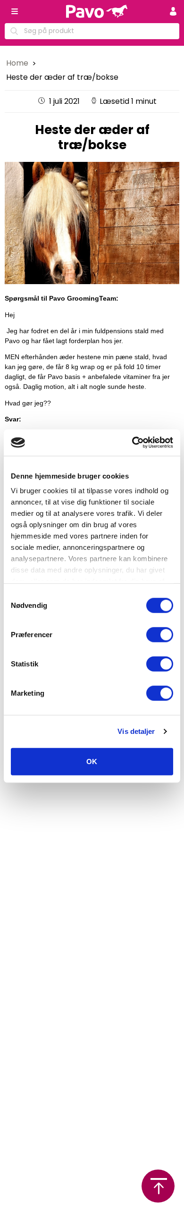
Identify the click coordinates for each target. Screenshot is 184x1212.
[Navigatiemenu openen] (15, 11)
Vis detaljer (136, 731)
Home (18, 63)
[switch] (159, 634)
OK (91, 761)
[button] (173, 11)
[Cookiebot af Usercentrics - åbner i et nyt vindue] (132, 443)
